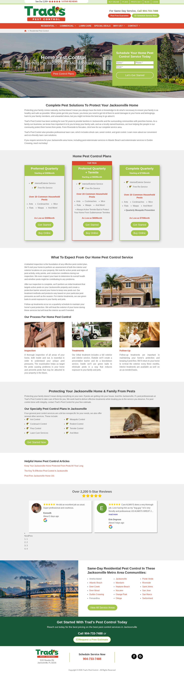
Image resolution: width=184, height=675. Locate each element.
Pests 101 (135, 2)
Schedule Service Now (147, 16)
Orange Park (121, 594)
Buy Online (114, 2)
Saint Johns (147, 587)
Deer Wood (94, 590)
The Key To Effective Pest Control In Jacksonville (46, 471)
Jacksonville (121, 579)
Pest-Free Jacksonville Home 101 (39, 476)
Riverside (146, 583)
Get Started (44, 224)
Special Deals (102, 26)
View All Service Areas (102, 607)
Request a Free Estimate (93, 639)
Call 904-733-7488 (147, 11)
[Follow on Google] (140, 656)
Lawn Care (85, 26)
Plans (125, 2)
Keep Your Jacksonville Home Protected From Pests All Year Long (53, 466)
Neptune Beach (123, 587)
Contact (133, 26)
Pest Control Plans (63, 73)
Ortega (119, 598)
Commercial (67, 26)
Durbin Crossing (96, 594)
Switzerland (147, 598)
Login (155, 2)
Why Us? (118, 26)
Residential (48, 26)
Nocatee (119, 590)
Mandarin (120, 583)
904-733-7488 (92, 658)
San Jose (146, 590)
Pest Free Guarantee (119, 16)
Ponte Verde (147, 579)
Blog (147, 2)
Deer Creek (94, 587)
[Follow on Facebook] (134, 656)
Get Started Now (36, 442)
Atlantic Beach (95, 583)
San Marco (147, 594)
